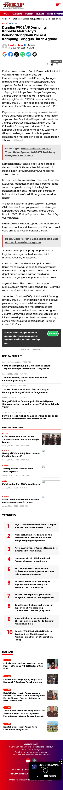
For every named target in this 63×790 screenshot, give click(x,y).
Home (5, 13)
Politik (29, 13)
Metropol (13, 23)
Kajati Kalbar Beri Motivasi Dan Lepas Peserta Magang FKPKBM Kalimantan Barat (23, 666)
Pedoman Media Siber (21, 773)
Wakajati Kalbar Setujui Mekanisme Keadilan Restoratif (21, 455)
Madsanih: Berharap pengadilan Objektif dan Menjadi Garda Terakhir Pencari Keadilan (34, 621)
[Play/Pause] (32, 776)
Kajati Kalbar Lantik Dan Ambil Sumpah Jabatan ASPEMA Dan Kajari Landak (21, 439)
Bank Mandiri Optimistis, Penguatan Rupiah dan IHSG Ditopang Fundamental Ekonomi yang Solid (34, 608)
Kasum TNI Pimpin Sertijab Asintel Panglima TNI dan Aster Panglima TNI (34, 596)
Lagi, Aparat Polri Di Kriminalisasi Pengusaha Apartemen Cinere (32, 559)
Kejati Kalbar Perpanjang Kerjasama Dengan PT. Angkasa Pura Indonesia (22, 680)
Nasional (17, 13)
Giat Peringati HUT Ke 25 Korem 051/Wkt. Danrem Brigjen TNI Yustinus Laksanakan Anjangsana (34, 571)
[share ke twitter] (17, 56)
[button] (47, 64)
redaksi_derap (15, 45)
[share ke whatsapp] (23, 56)
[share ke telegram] (29, 56)
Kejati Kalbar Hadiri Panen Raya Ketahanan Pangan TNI (20, 728)
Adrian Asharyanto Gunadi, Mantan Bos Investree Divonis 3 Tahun (20, 501)
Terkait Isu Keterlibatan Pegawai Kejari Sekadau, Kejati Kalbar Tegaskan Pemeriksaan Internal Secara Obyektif (24, 713)
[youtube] (28, 763)
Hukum (40, 13)
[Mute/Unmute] (37, 776)
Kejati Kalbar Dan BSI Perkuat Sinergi (21, 484)
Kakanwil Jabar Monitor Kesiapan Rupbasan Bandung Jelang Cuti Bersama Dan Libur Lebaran (32, 584)
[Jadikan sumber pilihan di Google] (5, 56)
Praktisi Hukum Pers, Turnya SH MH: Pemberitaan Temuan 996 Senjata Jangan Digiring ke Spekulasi (33, 537)
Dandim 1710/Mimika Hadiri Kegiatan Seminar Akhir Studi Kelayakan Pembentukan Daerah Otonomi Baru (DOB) (34, 635)
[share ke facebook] (11, 56)
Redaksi (15, 769)
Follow (53, 333)
